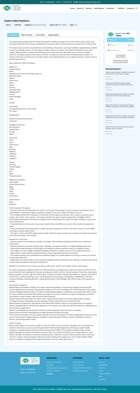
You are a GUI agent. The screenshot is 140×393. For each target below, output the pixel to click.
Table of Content (26, 35)
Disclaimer (102, 379)
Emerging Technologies (80, 371)
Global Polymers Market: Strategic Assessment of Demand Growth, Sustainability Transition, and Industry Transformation (120, 116)
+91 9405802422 (30, 369)
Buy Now (122, 56)
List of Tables (40, 35)
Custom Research (78, 365)
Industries (110, 8)
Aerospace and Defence (54, 362)
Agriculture (50, 365)
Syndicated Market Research (82, 368)
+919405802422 (50, 2)
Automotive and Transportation (57, 368)
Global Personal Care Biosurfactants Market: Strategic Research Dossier (120, 127)
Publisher (121, 8)
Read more (109, 79)
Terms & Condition (105, 373)
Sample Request (53, 35)
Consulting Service (79, 362)
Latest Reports (99, 8)
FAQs (100, 376)
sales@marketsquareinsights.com (89, 2)
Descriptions (13, 35)
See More (50, 373)
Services (89, 8)
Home (72, 8)
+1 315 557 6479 (66, 2)
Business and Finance (53, 371)
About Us (80, 8)
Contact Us (131, 8)
